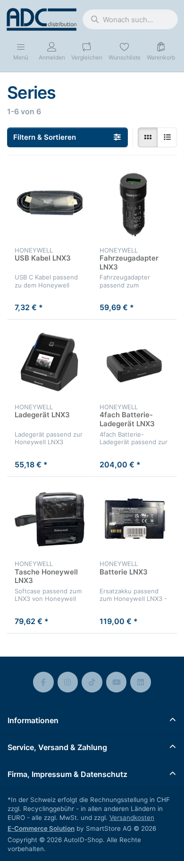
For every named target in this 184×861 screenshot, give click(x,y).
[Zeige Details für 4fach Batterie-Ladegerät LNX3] (134, 362)
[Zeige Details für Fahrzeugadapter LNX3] (134, 205)
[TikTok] (92, 682)
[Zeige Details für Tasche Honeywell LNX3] (49, 519)
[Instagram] (68, 682)
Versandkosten (131, 817)
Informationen (33, 720)
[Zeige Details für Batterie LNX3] (134, 519)
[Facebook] (43, 682)
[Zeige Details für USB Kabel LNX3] (49, 205)
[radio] (148, 137)
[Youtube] (116, 682)
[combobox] (130, 19)
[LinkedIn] (140, 682)
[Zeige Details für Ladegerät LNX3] (49, 362)
